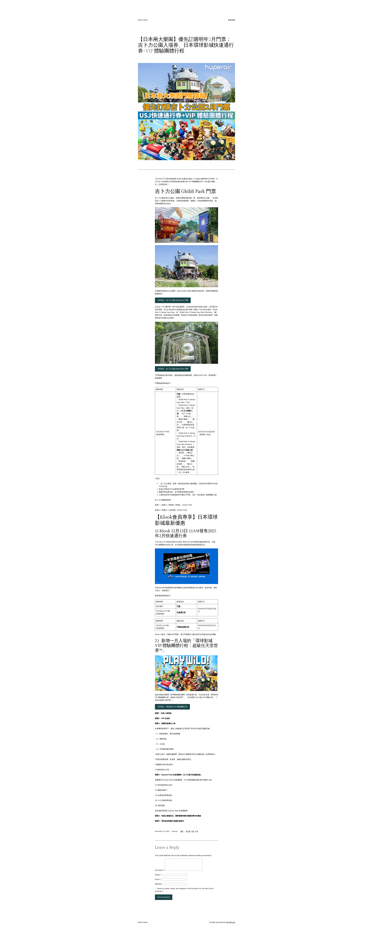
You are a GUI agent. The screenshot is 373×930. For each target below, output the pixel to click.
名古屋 (188, 831)
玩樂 (181, 831)
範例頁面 (231, 20)
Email (158, 879)
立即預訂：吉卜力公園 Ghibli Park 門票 (172, 300)
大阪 (192, 831)
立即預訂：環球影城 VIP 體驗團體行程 (172, 707)
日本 (196, 831)
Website (158, 884)
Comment (159, 870)
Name (158, 875)
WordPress (230, 922)
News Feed (142, 20)
